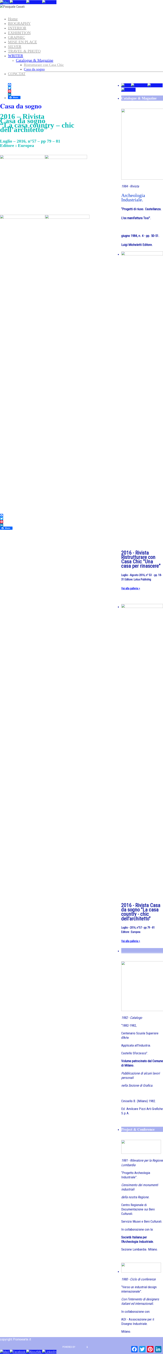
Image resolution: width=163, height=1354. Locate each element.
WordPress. (94, 1347)
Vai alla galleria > (130, 588)
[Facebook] (18, 2)
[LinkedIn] (49, 2)
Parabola (81, 1347)
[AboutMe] (34, 2)
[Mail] (5, 2)
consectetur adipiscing (47, 1339)
